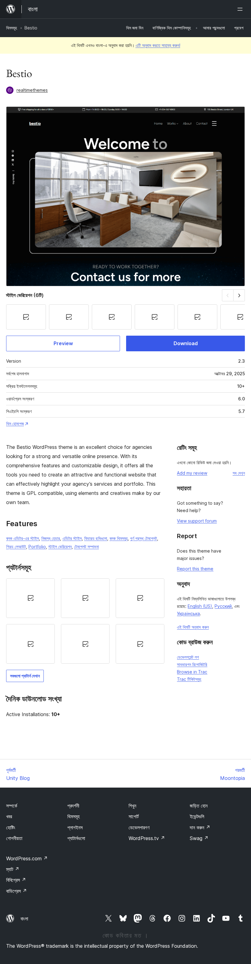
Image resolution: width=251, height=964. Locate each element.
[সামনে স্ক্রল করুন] (239, 295)
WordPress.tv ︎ (147, 838)
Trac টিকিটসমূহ (189, 679)
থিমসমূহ (11, 27)
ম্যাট (12, 869)
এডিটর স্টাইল (72, 538)
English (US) (200, 606)
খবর (9, 816)
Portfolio (37, 546)
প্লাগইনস (75, 827)
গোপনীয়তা (14, 838)
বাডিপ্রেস (16, 891)
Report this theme (195, 568)
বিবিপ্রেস (16, 880)
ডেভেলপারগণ (139, 827)
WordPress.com (27, 858)
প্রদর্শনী (73, 806)
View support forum (197, 520)
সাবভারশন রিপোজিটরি (192, 664)
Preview (63, 343)
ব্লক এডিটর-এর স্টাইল (22, 538)
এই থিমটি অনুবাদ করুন (193, 627)
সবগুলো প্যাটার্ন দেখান (25, 675)
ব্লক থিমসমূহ (119, 538)
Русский (223, 606)
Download (186, 343)
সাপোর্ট (134, 816)
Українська (188, 613)
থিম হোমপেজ (15, 423)
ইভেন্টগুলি (197, 816)
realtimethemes (32, 90)
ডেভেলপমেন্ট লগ (188, 657)
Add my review (192, 473)
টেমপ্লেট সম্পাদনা (86, 546)
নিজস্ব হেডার (50, 538)
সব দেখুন (239, 473)
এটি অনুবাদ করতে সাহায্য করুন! (158, 45)
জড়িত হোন (199, 806)
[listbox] (85, 621)
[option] (30, 598)
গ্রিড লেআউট (16, 546)
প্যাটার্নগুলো (76, 838)
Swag (199, 838)
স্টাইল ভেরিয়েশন (60, 546)
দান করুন (200, 827)
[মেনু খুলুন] (241, 9)
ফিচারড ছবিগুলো (95, 538)
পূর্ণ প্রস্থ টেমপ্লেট (143, 538)
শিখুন (132, 806)
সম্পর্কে (11, 806)
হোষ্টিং (10, 827)
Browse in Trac (192, 671)
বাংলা (24, 919)
